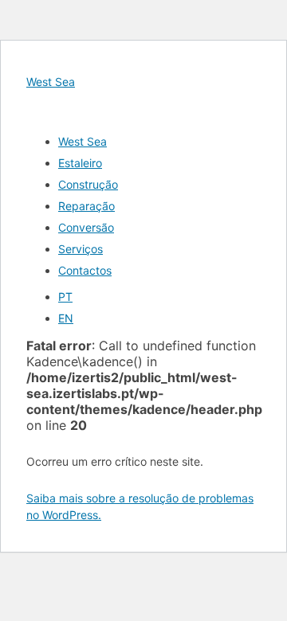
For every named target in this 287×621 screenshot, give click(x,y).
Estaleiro (80, 163)
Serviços (80, 249)
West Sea (50, 81)
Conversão (86, 227)
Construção (88, 184)
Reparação (86, 206)
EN (65, 318)
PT (65, 296)
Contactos (85, 270)
